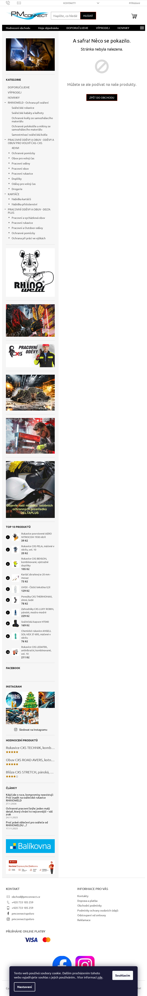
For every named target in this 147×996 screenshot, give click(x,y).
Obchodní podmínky (89, 905)
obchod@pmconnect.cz (26, 896)
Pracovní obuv (20, 168)
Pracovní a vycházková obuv (28, 217)
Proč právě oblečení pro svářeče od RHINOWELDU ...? (27, 824)
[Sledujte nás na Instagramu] (85, 965)
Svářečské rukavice (23, 107)
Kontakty (69, 3)
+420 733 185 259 (22, 902)
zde (99, 977)
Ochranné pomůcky (23, 153)
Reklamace (84, 920)
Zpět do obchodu (101, 97)
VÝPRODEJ (14, 92)
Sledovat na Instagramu (33, 729)
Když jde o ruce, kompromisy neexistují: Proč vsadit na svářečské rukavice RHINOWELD (29, 797)
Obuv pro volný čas (23, 158)
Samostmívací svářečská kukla (29, 134)
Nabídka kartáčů (21, 199)
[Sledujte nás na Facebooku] (62, 965)
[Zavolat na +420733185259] (11, 2)
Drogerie (17, 189)
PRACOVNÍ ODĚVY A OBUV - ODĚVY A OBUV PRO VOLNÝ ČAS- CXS (31, 141)
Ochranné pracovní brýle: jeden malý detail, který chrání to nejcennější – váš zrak (29, 811)
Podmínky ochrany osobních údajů (97, 910)
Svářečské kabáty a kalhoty (28, 112)
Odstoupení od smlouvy (91, 915)
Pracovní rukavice (22, 173)
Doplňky (17, 178)
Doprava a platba (87, 900)
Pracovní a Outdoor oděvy (27, 227)
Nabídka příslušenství (24, 204)
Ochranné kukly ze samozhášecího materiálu (32, 119)
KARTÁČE (13, 194)
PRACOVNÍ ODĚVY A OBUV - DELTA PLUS (29, 211)
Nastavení (24, 987)
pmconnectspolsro (23, 913)
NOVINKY (14, 97)
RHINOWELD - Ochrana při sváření (28, 102)
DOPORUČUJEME (19, 87)
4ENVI (15, 148)
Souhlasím (122, 975)
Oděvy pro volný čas (24, 183)
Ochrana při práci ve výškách (29, 238)
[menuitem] (18, 28)
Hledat (88, 15)
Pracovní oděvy (21, 163)
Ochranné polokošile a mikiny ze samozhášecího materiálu (31, 127)
